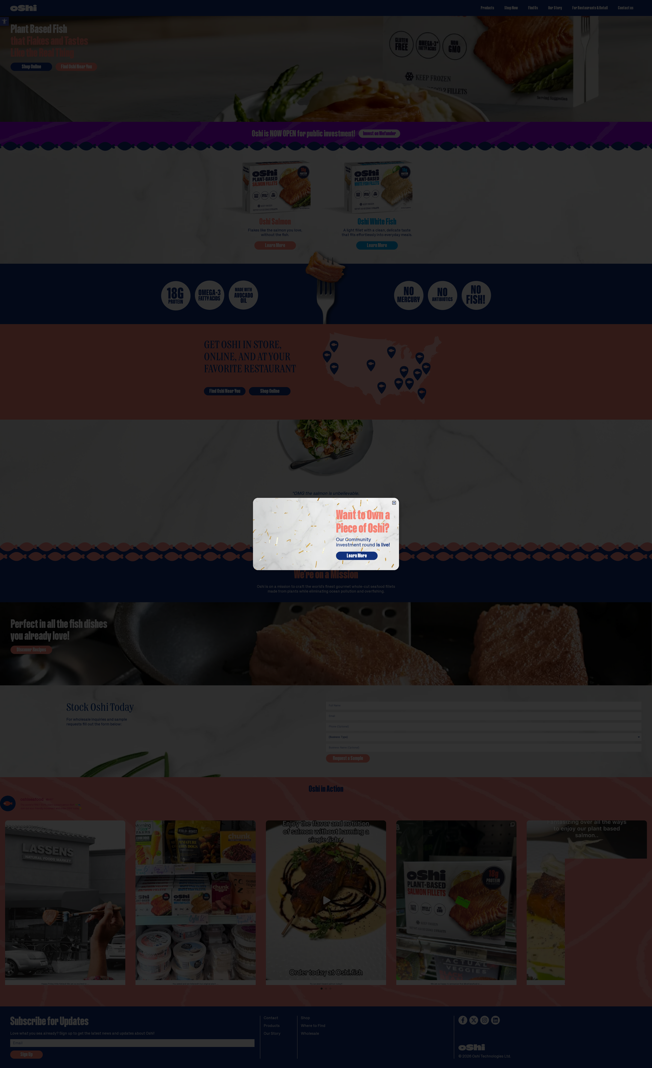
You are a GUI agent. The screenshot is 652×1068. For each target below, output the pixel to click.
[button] (394, 502)
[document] (326, 534)
